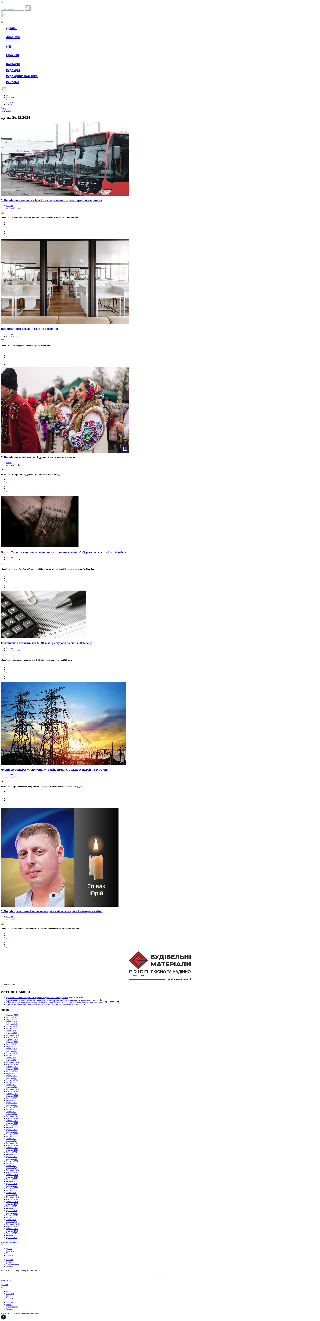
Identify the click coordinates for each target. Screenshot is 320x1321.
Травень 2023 (11, 1103)
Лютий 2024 (11, 1082)
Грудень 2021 (11, 1141)
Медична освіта (43, 59)
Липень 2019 (11, 1206)
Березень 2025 (12, 1053)
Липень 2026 (11, 1017)
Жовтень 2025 (12, 1037)
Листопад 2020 (12, 1170)
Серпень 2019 (12, 1204)
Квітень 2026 (11, 1024)
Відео (52, 32)
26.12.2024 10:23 (13, 777)
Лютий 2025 (11, 1055)
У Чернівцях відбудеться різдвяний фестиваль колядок (38, 457)
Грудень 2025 (11, 1033)
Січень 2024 (11, 1085)
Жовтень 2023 (12, 1091)
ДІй (7, 100)
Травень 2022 (11, 1130)
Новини (14, 32)
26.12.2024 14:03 (13, 559)
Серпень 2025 (12, 1042)
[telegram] (167, 1276)
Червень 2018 (12, 1235)
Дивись (11, 28)
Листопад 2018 (12, 1224)
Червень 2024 (12, 1073)
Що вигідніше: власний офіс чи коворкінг (29, 328)
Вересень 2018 (12, 1229)
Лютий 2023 (11, 1109)
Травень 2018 (11, 1238)
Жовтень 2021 (12, 1145)
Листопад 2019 (12, 1197)
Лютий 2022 (11, 1136)
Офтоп (44, 32)
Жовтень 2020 (12, 1172)
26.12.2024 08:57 (13, 919)
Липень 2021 (11, 1152)
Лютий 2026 (11, 1028)
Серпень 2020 (12, 1177)
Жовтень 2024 (12, 1064)
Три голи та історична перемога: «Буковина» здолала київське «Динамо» (37, 998)
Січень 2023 (11, 1112)
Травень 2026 (11, 1022)
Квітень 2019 (11, 1213)
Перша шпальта (12, 1264)
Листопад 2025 (12, 1035)
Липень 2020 (11, 1179)
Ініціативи (32, 50)
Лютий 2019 (11, 1217)
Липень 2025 (11, 1044)
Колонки (41, 41)
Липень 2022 (11, 1125)
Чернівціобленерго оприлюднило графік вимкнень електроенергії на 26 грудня (54, 769)
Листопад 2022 (12, 1116)
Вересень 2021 (12, 1148)
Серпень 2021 (12, 1150)
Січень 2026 (11, 1031)
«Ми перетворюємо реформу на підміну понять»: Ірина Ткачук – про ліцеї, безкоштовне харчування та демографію (55, 1002)
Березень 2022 (12, 1134)
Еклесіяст (125, 59)
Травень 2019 (11, 1211)
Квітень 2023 (11, 1105)
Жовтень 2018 (12, 1226)
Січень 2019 (11, 1220)
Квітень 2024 (11, 1078)
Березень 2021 (12, 1161)
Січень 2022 (11, 1139)
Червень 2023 (12, 1100)
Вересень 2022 (12, 1121)
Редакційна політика (22, 76)
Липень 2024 (11, 1071)
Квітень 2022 (11, 1132)
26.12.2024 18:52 (13, 208)
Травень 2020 (11, 1184)
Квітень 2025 (11, 1051)
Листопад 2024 (12, 1062)
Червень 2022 (12, 1127)
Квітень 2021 (11, 1159)
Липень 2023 (11, 1098)
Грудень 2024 (11, 1060)
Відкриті (30, 59)
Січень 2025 (11, 1058)
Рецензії (22, 50)
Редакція (13, 70)
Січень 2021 (11, 1166)
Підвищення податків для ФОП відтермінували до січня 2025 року (46, 643)
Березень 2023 (12, 1107)
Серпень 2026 (12, 1015)
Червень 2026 (12, 1019)
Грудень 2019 (11, 1195)
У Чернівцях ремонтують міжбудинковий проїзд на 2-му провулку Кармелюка (39, 1004)
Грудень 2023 (11, 1087)
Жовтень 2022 (12, 1118)
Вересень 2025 (12, 1040)
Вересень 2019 (12, 1202)
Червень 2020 (12, 1181)
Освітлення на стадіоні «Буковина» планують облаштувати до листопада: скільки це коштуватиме (48, 1000)
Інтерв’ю (24, 32)
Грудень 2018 (11, 1222)
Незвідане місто (17, 59)
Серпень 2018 (12, 1231)
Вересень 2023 (12, 1094)
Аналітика (15, 41)
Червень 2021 (12, 1154)
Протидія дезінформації (77, 59)
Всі (3, 987)
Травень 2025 (11, 1049)
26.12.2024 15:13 (13, 465)
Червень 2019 (12, 1208)
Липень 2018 (11, 1233)
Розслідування (28, 41)
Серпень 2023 (12, 1096)
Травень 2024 (11, 1076)
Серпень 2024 (12, 1069)
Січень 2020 (11, 1193)
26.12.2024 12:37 (13, 650)
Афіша (13, 50)
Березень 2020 (12, 1188)
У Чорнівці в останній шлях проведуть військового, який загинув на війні (51, 911)
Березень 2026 (12, 1026)
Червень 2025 (12, 1046)
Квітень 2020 (11, 1186)
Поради (43, 50)
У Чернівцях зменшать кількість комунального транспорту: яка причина (51, 200)
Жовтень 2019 (12, 1199)
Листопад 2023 (12, 1089)
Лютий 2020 (11, 1190)
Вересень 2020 (12, 1175)
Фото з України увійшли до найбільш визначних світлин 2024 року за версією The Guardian (63, 552)
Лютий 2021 (11, 1163)
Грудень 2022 (11, 1114)
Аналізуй (13, 37)
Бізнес (51, 50)
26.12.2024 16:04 (13, 336)
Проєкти (12, 55)
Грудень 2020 (11, 1168)
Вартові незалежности (99, 59)
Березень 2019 (12, 1215)
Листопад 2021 (12, 1143)
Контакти (13, 64)
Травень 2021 (11, 1157)
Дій (8, 46)
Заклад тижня (58, 59)
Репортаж (34, 32)
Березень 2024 (12, 1080)
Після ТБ (115, 59)
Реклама (60, 50)
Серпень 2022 (12, 1123)
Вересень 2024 (12, 1067)
